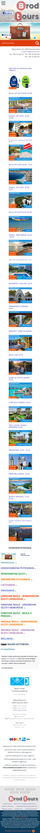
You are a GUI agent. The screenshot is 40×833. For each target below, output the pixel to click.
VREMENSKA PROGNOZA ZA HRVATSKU (26, 806)
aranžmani (9, 789)
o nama (20, 789)
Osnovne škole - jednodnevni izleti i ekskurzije (20, 597)
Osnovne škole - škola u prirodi (16, 614)
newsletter (30, 789)
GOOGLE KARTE (7, 804)
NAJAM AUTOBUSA (18, 644)
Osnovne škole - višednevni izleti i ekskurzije (18, 606)
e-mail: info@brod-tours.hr (30, 52)
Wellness (7, 639)
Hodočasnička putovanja (18, 568)
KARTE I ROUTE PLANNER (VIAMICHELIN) (24, 804)
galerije (14, 792)
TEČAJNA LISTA (19, 809)
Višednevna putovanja (16, 580)
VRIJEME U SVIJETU (7, 809)
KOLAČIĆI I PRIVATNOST (21, 817)
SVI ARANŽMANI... (8, 649)
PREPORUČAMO (9, 563)
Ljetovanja (9, 585)
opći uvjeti (25, 792)
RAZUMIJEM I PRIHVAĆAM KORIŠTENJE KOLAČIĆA (18, 831)
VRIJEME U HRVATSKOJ (7, 806)
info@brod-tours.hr (22, 710)
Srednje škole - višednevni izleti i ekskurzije (17, 631)
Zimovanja (8, 591)
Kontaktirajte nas (12, 659)
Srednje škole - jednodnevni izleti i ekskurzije (19, 623)
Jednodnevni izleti (14, 574)
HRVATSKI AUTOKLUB (31, 809)
